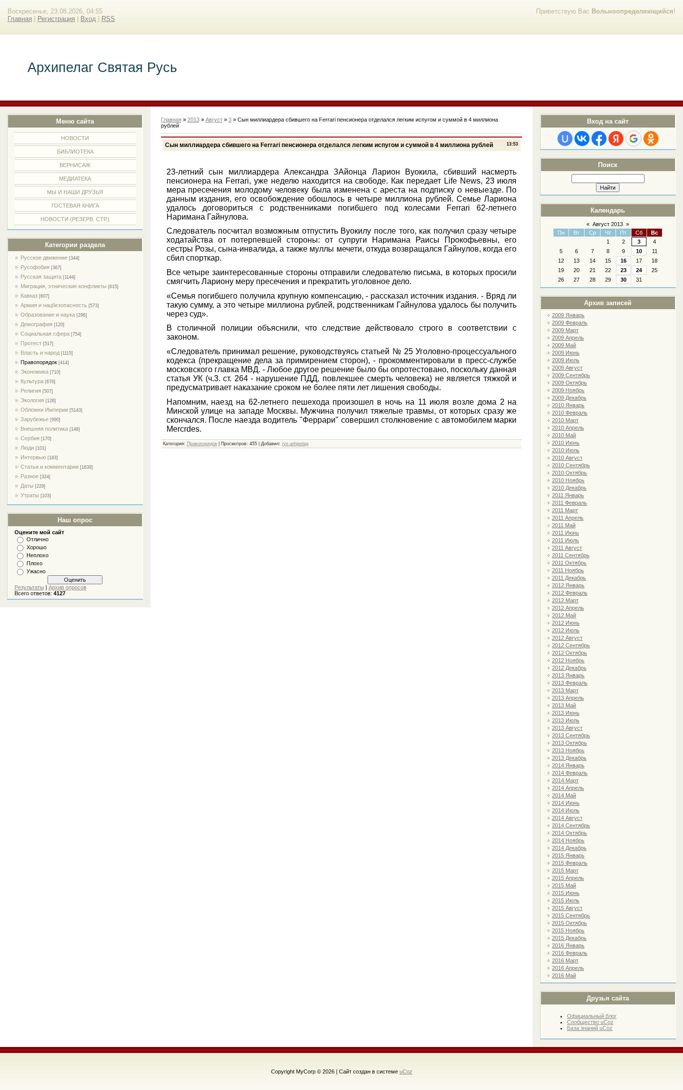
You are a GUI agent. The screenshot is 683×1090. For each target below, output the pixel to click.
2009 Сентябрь (571, 375)
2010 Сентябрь (571, 465)
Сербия (30, 438)
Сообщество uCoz (590, 1022)
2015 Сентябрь (571, 915)
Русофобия (35, 267)
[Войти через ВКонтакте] (582, 138)
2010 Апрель (568, 428)
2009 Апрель (568, 338)
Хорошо (36, 547)
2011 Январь (568, 495)
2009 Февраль (570, 323)
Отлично (37, 539)
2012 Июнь (566, 623)
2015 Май (564, 885)
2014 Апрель (568, 788)
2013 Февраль (570, 683)
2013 (194, 120)
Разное (29, 476)
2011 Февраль (569, 503)
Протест (31, 343)
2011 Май (564, 525)
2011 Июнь (565, 533)
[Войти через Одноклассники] (651, 138)
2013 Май (564, 705)
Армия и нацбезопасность (53, 305)
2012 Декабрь (569, 668)
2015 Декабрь (569, 938)
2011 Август (567, 548)
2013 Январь (568, 675)
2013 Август (567, 728)
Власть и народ (40, 353)
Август (214, 120)
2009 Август (567, 368)
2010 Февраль (570, 413)
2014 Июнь (566, 803)
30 (623, 280)
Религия (30, 391)
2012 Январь (568, 585)
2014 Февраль (570, 773)
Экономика (34, 372)
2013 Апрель (568, 698)
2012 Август (567, 638)
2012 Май (564, 615)
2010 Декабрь (569, 488)
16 (623, 261)
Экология (32, 400)
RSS (108, 19)
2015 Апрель (568, 878)
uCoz (406, 1071)
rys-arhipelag (295, 443)
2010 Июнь (566, 443)
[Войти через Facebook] (599, 138)
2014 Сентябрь (571, 825)
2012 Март (565, 600)
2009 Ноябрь (568, 390)
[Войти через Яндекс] (616, 138)
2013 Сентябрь (571, 735)
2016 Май (564, 975)
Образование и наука (47, 315)
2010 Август (567, 458)
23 (623, 270)
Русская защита (41, 277)
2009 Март (565, 330)
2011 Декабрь (569, 578)
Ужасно (36, 571)
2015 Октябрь (569, 923)
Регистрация (56, 19)
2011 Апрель (568, 518)
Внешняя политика (44, 429)
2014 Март (565, 780)
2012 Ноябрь (568, 660)
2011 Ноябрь (568, 570)
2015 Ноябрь (568, 930)
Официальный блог (591, 1016)
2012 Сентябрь (571, 645)
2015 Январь (568, 855)
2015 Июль (566, 900)
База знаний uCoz (589, 1028)
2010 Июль (566, 450)
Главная (20, 19)
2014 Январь (568, 765)
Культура (32, 381)
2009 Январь (568, 315)
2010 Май (564, 435)
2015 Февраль (570, 863)
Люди (27, 448)
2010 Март (565, 420)
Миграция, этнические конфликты (63, 286)
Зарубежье (34, 419)
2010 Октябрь (569, 473)
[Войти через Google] (634, 139)
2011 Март (565, 510)
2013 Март (565, 690)
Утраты (29, 495)
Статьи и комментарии (49, 467)
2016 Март (565, 960)
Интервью (33, 457)
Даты (27, 486)
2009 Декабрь (569, 398)
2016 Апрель (568, 968)
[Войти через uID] (565, 138)
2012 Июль (566, 630)
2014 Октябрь (569, 833)
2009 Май (564, 345)
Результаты (29, 587)
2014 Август (567, 818)
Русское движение (44, 258)
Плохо (34, 563)
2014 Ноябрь (568, 840)
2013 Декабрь (569, 758)
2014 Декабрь (569, 848)
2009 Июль (566, 360)
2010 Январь (568, 405)
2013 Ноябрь (568, 750)
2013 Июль (566, 720)
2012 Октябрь (569, 653)
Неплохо (37, 555)
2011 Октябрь (569, 563)
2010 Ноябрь (568, 480)
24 (639, 270)
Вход (88, 19)
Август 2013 (607, 224)
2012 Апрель (568, 608)
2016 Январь (568, 945)
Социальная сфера (45, 334)
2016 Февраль (570, 953)
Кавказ (29, 296)
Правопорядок (38, 362)
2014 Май (564, 795)
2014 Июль (566, 810)
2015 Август (567, 908)
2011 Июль (565, 540)
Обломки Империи (44, 410)
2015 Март (565, 870)
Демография (36, 324)
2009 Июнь (566, 353)
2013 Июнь (566, 713)
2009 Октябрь (569, 383)
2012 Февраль (570, 593)
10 (639, 251)
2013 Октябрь (569, 743)
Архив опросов (67, 587)
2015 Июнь (566, 893)
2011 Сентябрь (571, 555)
